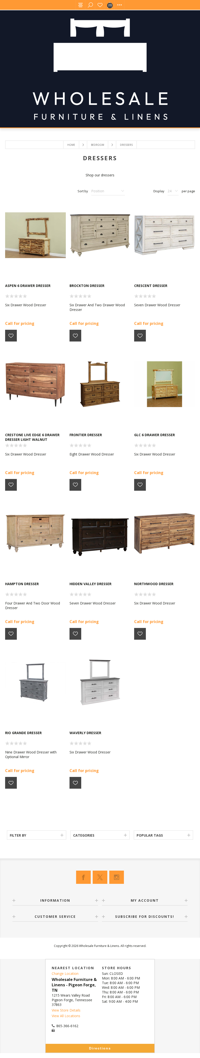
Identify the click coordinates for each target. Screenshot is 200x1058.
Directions (100, 1048)
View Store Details (66, 1010)
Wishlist (100, 5)
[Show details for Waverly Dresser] (100, 682)
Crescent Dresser (150, 285)
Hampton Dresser (22, 583)
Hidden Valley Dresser (90, 583)
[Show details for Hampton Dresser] (35, 533)
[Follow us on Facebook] (83, 877)
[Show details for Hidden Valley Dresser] (100, 533)
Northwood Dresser (153, 583)
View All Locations (66, 1015)
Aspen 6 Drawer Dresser (27, 285)
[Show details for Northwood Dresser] (164, 533)
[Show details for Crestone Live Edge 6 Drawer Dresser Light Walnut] (35, 384)
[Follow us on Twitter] (100, 877)
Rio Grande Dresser (23, 732)
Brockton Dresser (87, 285)
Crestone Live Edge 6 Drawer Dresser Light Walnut (32, 437)
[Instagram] (116, 877)
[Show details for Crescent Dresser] (164, 235)
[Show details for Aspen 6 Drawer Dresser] (35, 235)
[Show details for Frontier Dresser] (100, 384)
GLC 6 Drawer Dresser (154, 434)
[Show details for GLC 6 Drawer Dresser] (164, 384)
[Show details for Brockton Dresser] (100, 235)
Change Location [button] (65, 973)
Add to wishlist (11, 335)
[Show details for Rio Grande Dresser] (35, 682)
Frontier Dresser (86, 434)
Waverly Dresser (85, 732)
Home (71, 145)
